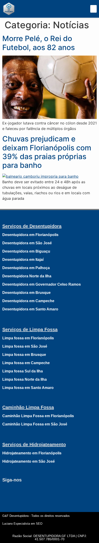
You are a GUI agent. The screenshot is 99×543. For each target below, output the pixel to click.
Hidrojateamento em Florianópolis (31, 453)
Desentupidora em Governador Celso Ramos (41, 284)
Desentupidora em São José (27, 243)
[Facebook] (8, 492)
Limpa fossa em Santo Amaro (28, 388)
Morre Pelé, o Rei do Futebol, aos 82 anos (38, 43)
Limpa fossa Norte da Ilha (24, 379)
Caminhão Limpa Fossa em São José (34, 424)
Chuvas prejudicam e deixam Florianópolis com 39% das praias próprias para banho (46, 152)
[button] (93, 9)
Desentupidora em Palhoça (26, 268)
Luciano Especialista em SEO (22, 523)
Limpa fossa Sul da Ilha (22, 371)
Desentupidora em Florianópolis (30, 235)
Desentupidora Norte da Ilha (26, 276)
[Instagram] (20, 492)
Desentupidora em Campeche (28, 301)
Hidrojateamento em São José (28, 461)
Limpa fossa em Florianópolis (28, 338)
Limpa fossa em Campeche (26, 363)
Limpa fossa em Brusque (24, 355)
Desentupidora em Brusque (26, 293)
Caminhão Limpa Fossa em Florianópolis (38, 416)
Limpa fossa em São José (24, 346)
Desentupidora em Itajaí (23, 260)
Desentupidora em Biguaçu (26, 251)
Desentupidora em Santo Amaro (30, 309)
